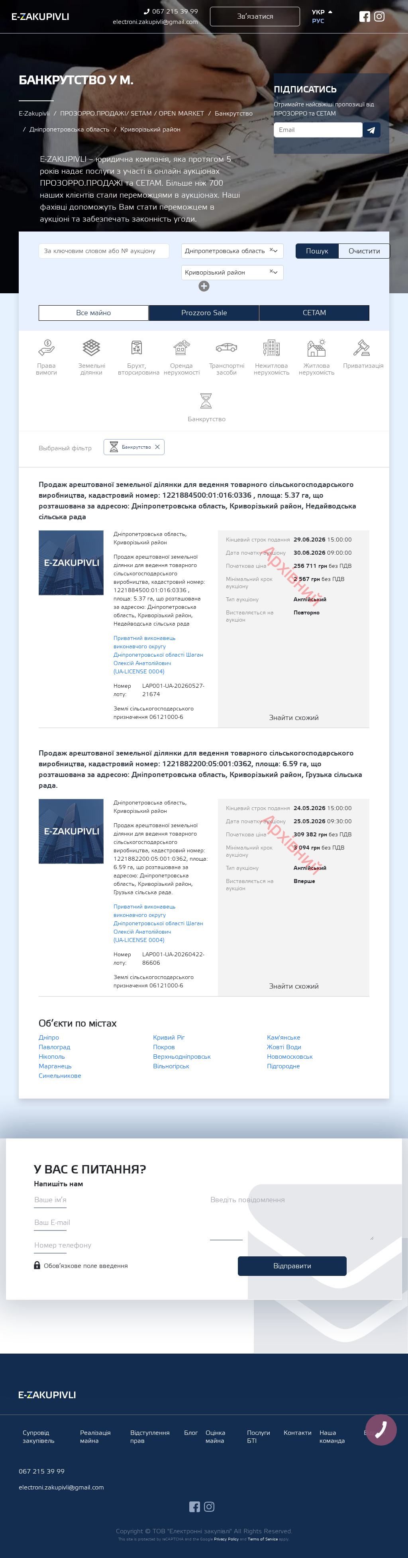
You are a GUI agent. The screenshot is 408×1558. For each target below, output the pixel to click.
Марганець (55, 1066)
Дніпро (49, 1038)
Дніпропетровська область (69, 129)
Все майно (93, 313)
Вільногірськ (171, 1066)
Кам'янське (283, 1038)
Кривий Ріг (168, 1038)
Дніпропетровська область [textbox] (229, 250)
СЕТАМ (314, 313)
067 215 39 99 (175, 12)
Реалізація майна (95, 1437)
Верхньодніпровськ (182, 1057)
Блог (191, 1433)
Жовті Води (284, 1047)
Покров (164, 1047)
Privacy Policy (226, 1539)
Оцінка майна (216, 1437)
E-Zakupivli (34, 114)
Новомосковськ (290, 1057)
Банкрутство (234, 114)
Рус (318, 21)
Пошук (317, 251)
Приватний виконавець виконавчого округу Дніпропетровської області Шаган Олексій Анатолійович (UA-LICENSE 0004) (158, 655)
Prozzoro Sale (204, 313)
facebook (364, 16)
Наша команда (332, 1437)
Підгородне (283, 1066)
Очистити (364, 251)
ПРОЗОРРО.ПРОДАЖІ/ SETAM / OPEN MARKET (132, 114)
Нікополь (52, 1057)
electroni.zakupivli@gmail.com (155, 22)
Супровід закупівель (39, 1437)
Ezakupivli (40, 16)
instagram (379, 16)
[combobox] (232, 251)
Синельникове (60, 1076)
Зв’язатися (255, 16)
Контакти (298, 1433)
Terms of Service (263, 1539)
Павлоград (54, 1047)
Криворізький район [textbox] (229, 272)
